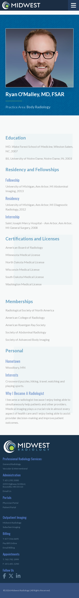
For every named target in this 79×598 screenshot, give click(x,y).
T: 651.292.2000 (11, 480)
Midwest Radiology (12, 522)
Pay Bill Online (10, 543)
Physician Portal (10, 502)
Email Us (7, 491)
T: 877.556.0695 (11, 538)
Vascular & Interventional (15, 468)
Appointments (9, 554)
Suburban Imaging (11, 527)
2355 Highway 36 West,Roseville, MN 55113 (14, 485)
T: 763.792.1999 (11, 559)
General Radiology (12, 464)
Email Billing (9, 547)
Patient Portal (9, 507)
